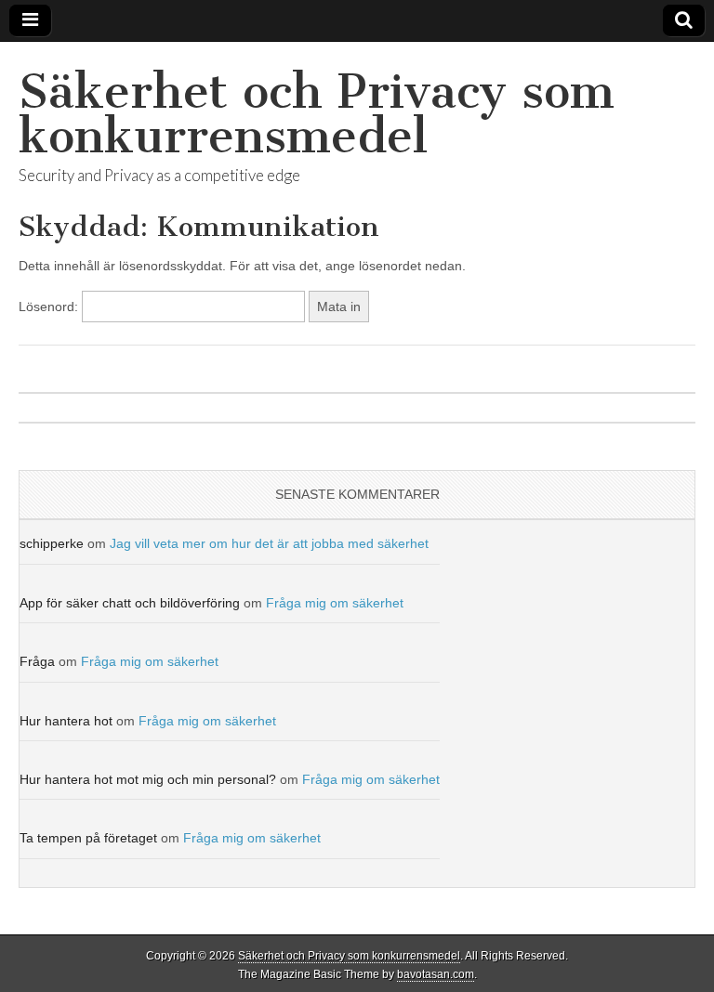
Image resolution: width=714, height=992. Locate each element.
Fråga (37, 661)
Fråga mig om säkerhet (334, 602)
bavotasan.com (435, 974)
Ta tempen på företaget (88, 837)
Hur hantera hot (66, 720)
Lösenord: (50, 306)
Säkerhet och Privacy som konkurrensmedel (317, 113)
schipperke (52, 543)
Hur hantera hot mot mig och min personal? (148, 779)
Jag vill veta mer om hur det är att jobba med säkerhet (269, 543)
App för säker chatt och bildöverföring (130, 602)
